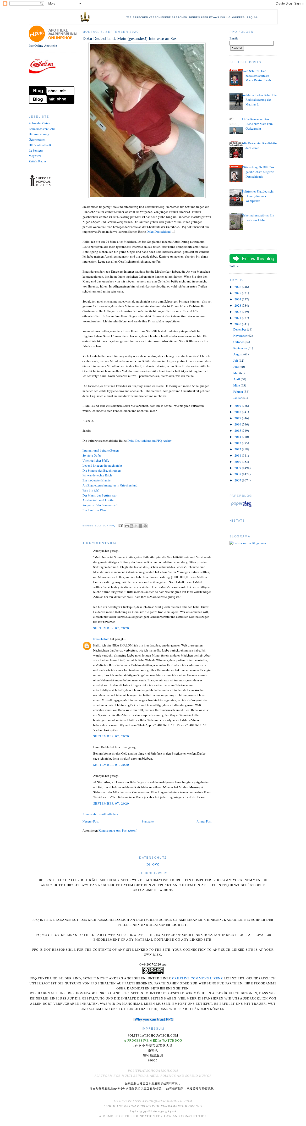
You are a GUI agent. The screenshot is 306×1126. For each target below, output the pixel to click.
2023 (238, 305)
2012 (238, 449)
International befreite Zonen (100, 450)
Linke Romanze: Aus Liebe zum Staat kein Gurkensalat (257, 124)
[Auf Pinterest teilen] (145, 526)
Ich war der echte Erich (97, 475)
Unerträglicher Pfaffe (95, 460)
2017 (238, 418)
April (237, 379)
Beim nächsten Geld (42, 129)
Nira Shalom (101, 639)
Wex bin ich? (90, 490)
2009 (238, 468)
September (240, 348)
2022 (238, 311)
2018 (238, 412)
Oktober (239, 342)
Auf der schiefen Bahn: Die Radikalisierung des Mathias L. (259, 99)
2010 (238, 461)
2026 (238, 287)
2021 (238, 318)
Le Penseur (36, 150)
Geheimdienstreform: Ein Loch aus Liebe (258, 217)
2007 (238, 480)
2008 (238, 474)
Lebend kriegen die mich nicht (102, 465)
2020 (238, 324)
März (237, 385)
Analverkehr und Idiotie (98, 500)
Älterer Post (204, 821)
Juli (236, 360)
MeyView (35, 156)
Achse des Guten (39, 123)
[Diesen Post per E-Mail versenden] (127, 526)
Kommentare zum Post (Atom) (117, 830)
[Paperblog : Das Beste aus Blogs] (241, 507)
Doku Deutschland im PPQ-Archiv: (150, 440)
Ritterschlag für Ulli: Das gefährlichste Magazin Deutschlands (258, 172)
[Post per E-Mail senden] (120, 525)
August (238, 354)
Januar (237, 398)
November (240, 335)
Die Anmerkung (39, 134)
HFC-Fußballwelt (40, 145)
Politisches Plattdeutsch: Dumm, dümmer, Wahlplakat (258, 196)
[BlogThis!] (131, 526)
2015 (238, 430)
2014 (238, 437)
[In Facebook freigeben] (140, 526)
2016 (238, 424)
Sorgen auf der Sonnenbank (100, 505)
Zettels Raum (37, 161)
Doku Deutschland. (159, 231)
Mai (236, 373)
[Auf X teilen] (136, 526)
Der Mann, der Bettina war (99, 495)
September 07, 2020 (111, 628)
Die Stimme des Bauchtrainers (101, 470)
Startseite (148, 821)
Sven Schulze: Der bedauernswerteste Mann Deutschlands (256, 75)
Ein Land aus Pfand (95, 510)
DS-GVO (153, 864)
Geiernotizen (37, 139)
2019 (238, 405)
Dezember (240, 329)
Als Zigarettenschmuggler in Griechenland (109, 485)
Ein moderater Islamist (96, 480)
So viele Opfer (91, 455)
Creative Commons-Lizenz (197, 978)
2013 (238, 443)
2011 (238, 455)
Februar (238, 391)
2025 (238, 293)
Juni (236, 366)
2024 (238, 299)
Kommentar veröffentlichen (100, 814)
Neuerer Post (90, 821)
